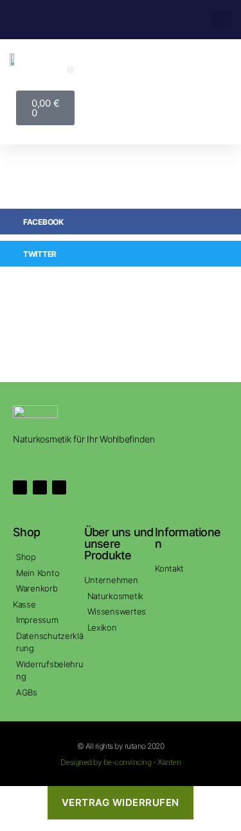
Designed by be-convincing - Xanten (120, 762)
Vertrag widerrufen (120, 802)
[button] (221, 20)
